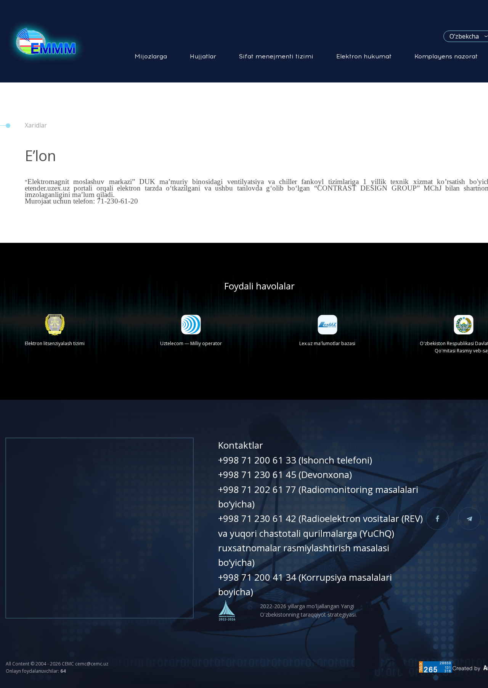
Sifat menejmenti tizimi (276, 56)
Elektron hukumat (364, 56)
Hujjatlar (203, 56)
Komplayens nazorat (446, 56)
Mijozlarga (151, 56)
